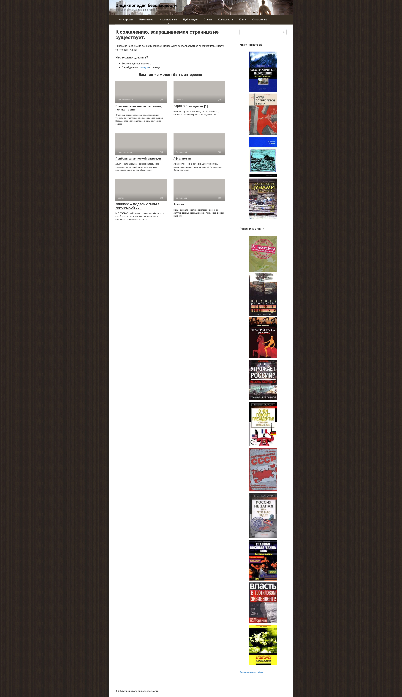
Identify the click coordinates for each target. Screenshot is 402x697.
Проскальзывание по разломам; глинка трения (138, 107)
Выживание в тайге (251, 672)
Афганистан (182, 158)
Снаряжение (259, 19)
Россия (179, 204)
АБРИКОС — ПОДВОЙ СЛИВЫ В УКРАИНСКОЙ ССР (137, 206)
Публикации (190, 19)
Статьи (208, 19)
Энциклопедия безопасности (146, 5)
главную (144, 67)
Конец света (225, 19)
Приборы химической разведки (138, 158)
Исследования (168, 19)
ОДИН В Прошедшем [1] (191, 106)
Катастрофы (126, 19)
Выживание (146, 19)
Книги (242, 19)
